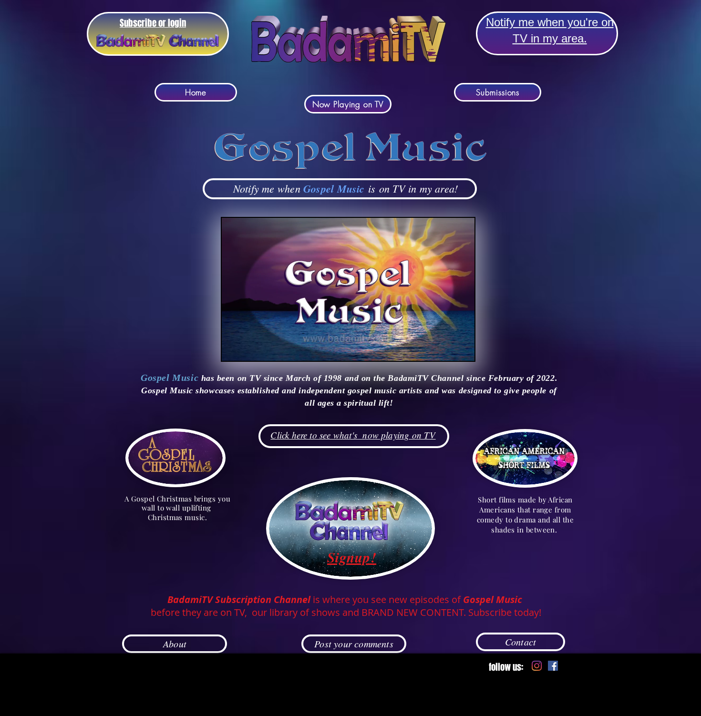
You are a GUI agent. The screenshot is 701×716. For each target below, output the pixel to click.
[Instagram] (537, 666)
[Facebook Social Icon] (553, 666)
